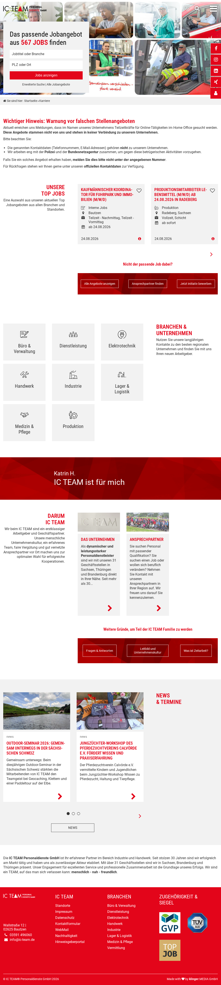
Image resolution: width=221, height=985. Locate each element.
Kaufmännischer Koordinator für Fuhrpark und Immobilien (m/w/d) (107, 194)
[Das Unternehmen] (99, 608)
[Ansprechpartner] (148, 608)
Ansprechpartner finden (148, 284)
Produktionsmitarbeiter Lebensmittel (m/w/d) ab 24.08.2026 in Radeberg (180, 194)
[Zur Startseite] (24, 8)
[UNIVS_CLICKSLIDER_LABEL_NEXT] (211, 254)
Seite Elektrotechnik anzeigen (122, 344)
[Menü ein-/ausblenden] (213, 9)
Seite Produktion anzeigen (73, 424)
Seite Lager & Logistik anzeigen (122, 384)
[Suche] (198, 8)
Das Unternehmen (98, 539)
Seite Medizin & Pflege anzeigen (24, 424)
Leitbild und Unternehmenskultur (147, 650)
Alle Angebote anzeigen (99, 284)
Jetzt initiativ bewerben (196, 284)
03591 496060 (21, 935)
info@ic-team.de (22, 940)
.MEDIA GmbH (203, 979)
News (72, 828)
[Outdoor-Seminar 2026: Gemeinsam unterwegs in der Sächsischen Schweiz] (36, 797)
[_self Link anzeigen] (215, 93)
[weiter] (137, 816)
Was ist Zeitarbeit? (196, 651)
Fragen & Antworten (99, 651)
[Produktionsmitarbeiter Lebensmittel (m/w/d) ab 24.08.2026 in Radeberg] (185, 239)
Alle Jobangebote (58, 84)
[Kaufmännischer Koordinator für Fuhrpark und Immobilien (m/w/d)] (111, 239)
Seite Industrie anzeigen (73, 384)
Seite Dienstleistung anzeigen (73, 344)
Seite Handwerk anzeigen (24, 384)
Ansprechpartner (146, 539)
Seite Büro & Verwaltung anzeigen (24, 344)
